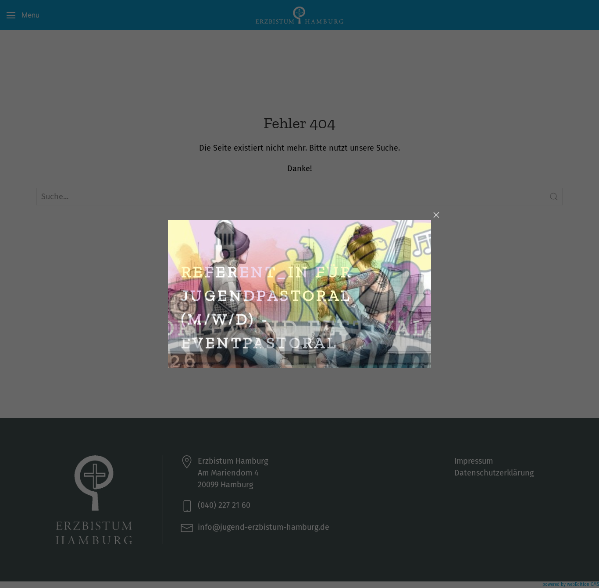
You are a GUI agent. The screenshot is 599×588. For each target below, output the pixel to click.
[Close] (436, 215)
